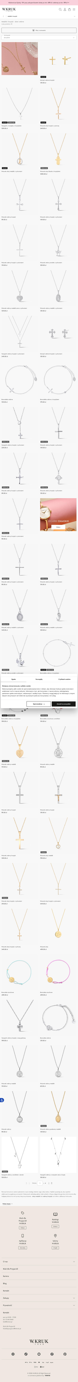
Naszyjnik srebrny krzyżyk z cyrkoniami (13, 445)
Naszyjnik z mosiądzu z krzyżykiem (11, 126)
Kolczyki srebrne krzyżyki (47, 80)
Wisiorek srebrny (6, 1129)
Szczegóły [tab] (39, 679)
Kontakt (6, 1291)
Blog (5, 1283)
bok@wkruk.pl (7, 1322)
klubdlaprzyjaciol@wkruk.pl (12, 1328)
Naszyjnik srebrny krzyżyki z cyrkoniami (13, 354)
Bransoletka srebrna (7, 399)
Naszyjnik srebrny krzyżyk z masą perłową (13, 1038)
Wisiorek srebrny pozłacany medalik (50, 1129)
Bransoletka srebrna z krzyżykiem (49, 399)
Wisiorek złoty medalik (46, 855)
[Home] (9, 10)
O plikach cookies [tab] (64, 679)
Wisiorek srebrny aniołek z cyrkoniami (51, 262)
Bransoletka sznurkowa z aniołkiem (50, 719)
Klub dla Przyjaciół (10, 1269)
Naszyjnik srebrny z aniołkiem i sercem (13, 1175)
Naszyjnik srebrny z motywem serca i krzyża (52, 1175)
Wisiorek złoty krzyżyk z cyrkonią (49, 126)
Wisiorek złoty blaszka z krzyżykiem (50, 171)
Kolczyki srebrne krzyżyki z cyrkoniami (51, 354)
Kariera (6, 1276)
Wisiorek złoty (44, 947)
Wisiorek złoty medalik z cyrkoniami (12, 171)
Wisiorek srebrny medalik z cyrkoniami (51, 308)
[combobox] (39, 37)
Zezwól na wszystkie (63, 704)
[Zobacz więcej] (74, 16)
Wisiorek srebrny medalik (9, 764)
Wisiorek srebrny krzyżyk (9, 217)
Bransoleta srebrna (45, 1038)
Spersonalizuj (37, 704)
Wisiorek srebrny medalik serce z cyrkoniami (14, 308)
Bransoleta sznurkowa (8, 992)
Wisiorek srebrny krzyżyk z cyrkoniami (51, 217)
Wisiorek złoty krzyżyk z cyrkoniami (12, 901)
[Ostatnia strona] (51, 1183)
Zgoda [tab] (13, 679)
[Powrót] (3, 16)
